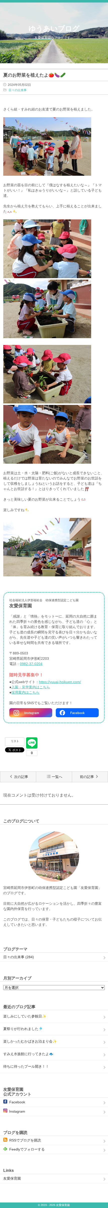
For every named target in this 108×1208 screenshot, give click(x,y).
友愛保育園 (12, 1178)
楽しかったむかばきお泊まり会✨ (30, 1041)
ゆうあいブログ (54, 28)
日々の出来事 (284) (18, 957)
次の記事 (21, 777)
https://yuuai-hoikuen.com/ (60, 682)
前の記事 (87, 777)
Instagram (17, 1111)
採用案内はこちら (25, 692)
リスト (15, 741)
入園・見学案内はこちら (30, 687)
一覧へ (57, 777)
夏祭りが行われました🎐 (23, 1029)
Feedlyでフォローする (27, 1149)
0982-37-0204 (31, 664)
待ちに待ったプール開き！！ (26, 1066)
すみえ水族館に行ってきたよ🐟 (28, 1054)
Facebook (17, 1102)
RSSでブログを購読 (25, 1140)
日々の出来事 (18, 90)
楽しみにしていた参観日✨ (24, 1016)
